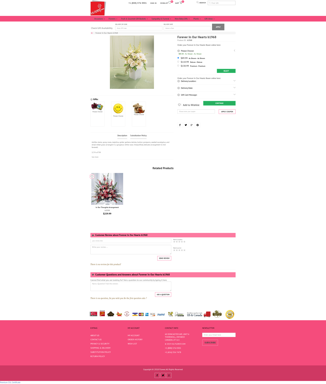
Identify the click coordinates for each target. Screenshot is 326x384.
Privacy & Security (99, 343)
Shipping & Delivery (100, 348)
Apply (218, 27)
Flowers (112, 18)
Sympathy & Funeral (161, 18)
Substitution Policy (138, 135)
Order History (135, 339)
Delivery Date (168, 24)
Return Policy (97, 356)
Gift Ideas (209, 18)
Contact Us (96, 339)
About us (94, 335)
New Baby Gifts (181, 18)
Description (122, 135)
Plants (196, 18)
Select (226, 71)
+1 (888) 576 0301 (137, 3)
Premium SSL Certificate (10, 382)
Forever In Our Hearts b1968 (107, 33)
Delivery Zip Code (121, 24)
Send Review (164, 258)
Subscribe (210, 342)
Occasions (99, 18)
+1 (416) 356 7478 (173, 352)
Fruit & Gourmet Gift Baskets (133, 18)
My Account (134, 335)
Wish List (132, 343)
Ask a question (163, 294)
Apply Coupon (227, 111)
